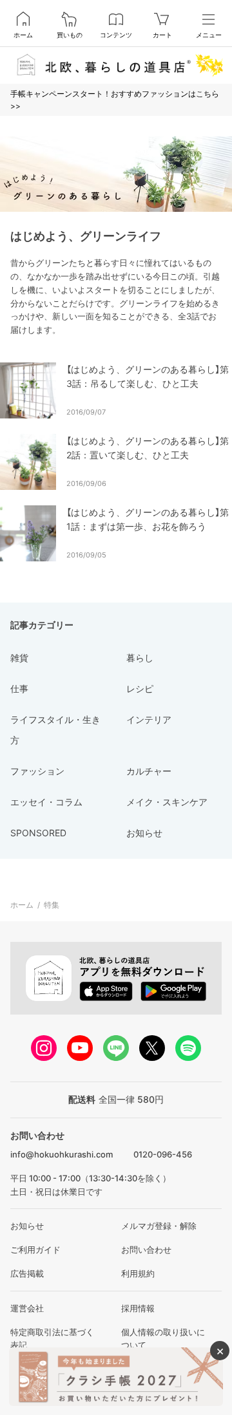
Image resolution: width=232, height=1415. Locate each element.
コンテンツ (116, 35)
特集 (51, 905)
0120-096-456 (162, 1154)
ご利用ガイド (35, 1249)
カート (162, 35)
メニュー (209, 35)
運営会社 (27, 1308)
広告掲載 (27, 1273)
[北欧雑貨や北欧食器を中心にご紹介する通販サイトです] (116, 65)
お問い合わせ (146, 1249)
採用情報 (138, 1308)
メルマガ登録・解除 (159, 1226)
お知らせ (27, 1226)
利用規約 (138, 1273)
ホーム (23, 35)
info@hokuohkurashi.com (61, 1154)
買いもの (69, 35)
